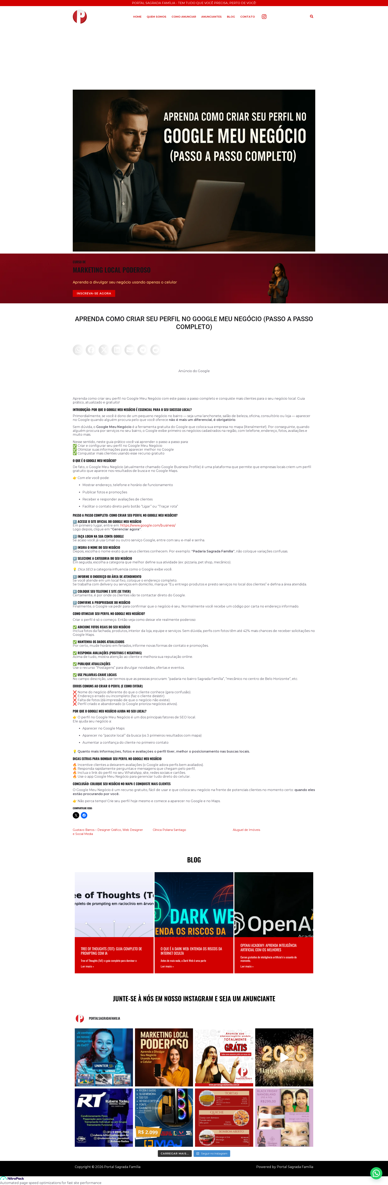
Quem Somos (156, 16)
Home (137, 16)
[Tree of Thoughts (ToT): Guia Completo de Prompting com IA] (114, 922)
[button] (312, 16)
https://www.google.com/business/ (147, 525)
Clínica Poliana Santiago (169, 830)
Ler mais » (87, 966)
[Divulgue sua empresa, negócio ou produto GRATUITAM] (224, 1057)
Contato (247, 16)
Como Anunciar (184, 16)
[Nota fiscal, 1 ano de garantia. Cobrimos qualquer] (164, 1117)
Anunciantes (211, 16)
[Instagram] (264, 16)
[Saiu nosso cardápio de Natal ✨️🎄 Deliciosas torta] (224, 1117)
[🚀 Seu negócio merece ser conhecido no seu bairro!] (164, 1057)
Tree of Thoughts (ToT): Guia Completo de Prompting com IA (111, 951)
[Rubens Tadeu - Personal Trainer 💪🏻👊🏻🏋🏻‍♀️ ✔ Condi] (104, 1117)
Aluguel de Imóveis (246, 830)
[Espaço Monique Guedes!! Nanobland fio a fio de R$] (284, 1117)
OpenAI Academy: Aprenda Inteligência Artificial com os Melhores (268, 947)
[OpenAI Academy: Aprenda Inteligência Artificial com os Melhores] (273, 922)
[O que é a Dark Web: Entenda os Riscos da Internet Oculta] (194, 922)
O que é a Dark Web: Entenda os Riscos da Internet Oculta (191, 951)
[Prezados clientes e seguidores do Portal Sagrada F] (284, 1057)
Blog (231, 16)
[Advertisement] (194, 57)
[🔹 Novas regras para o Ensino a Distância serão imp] (104, 1057)
